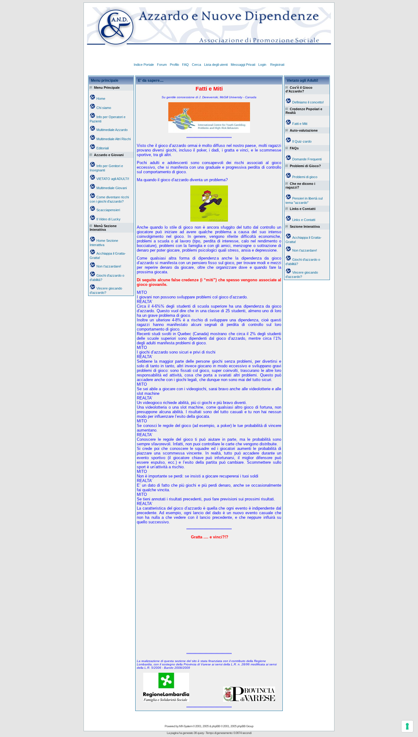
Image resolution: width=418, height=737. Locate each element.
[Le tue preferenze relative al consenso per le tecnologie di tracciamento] (407, 726)
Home (100, 98)
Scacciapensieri (108, 210)
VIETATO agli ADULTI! (112, 179)
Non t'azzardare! (108, 266)
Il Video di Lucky (108, 219)
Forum (162, 64)
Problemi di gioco (304, 177)
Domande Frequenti (307, 159)
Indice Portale (144, 64)
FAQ (185, 64)
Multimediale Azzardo (112, 130)
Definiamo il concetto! (308, 102)
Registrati (277, 64)
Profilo (174, 64)
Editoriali (102, 148)
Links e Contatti (303, 220)
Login (262, 64)
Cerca (196, 64)
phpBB (216, 726)
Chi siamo (103, 108)
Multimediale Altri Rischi (113, 139)
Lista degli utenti (216, 64)
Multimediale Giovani (111, 188)
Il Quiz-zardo (302, 141)
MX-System (185, 726)
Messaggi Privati (243, 64)
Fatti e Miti (299, 123)
